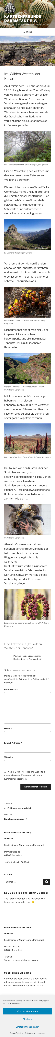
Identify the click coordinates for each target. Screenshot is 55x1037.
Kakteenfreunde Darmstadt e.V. (22, 19)
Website (8, 757)
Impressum (41, 1033)
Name (8, 728)
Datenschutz (30, 1033)
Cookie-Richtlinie (16, 1033)
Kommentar (11, 689)
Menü (29, 32)
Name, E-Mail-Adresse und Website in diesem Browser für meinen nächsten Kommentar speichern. (25, 775)
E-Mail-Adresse (13, 743)
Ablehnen (27, 1019)
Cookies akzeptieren (27, 1011)
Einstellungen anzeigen (27, 1027)
